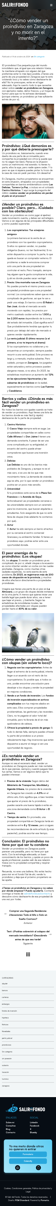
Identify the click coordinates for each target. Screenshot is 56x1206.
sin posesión (7, 1058)
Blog (8, 1129)
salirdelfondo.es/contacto (37, 893)
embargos (6, 1004)
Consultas (10, 1126)
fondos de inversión (9, 1011)
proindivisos (6, 1045)
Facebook (34, 1126)
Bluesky (33, 1132)
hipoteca (5, 1017)
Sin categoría (39, 56)
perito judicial (7, 1038)
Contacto (10, 1132)
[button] (28, 1154)
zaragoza (5, 1086)
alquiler (5, 983)
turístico (5, 1079)
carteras (5, 997)
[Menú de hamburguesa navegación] (51, 4)
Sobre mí (10, 1122)
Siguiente (28, 937)
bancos (5, 990)
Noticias (5, 1024)
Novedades (6, 1031)
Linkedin (34, 1122)
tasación (5, 1072)
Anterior (28, 916)
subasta (5, 1065)
